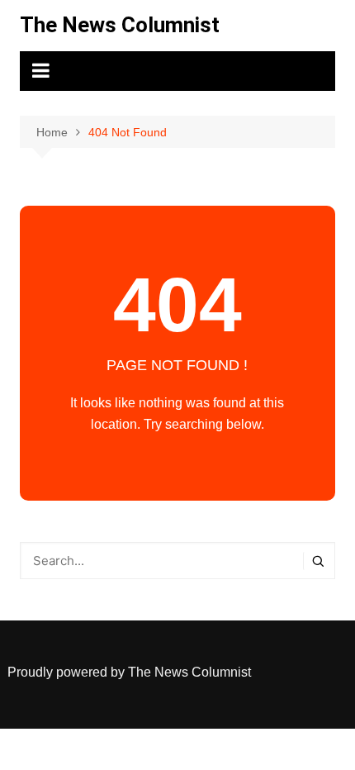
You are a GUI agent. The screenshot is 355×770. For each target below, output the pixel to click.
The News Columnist (120, 24)
